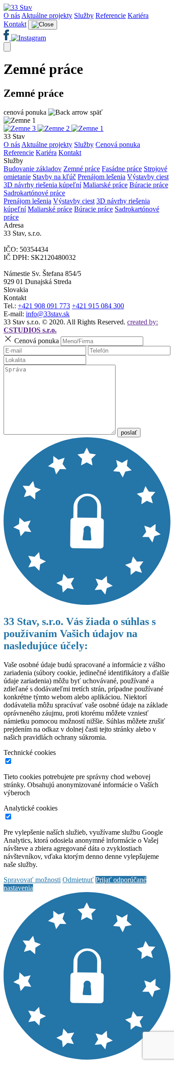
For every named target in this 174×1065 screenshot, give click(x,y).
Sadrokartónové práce (34, 193)
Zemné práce (81, 168)
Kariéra (138, 15)
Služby (84, 15)
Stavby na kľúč (54, 177)
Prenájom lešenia (101, 177)
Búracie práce (148, 185)
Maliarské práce (105, 185)
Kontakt (15, 24)
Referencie (110, 15)
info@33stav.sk (48, 314)
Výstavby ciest (148, 177)
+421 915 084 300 (98, 306)
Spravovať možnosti (32, 880)
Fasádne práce (122, 168)
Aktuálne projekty (46, 15)
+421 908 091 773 (44, 306)
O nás (12, 15)
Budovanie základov (33, 168)
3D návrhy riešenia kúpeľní (42, 185)
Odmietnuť (78, 880)
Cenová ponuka (117, 144)
